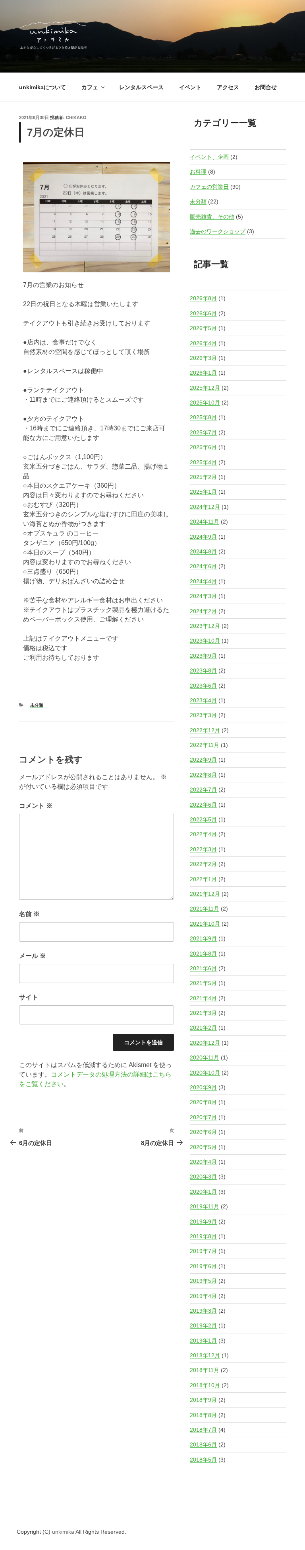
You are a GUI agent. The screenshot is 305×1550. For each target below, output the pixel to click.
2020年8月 (203, 1102)
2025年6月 (203, 447)
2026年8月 (203, 298)
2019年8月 (203, 1236)
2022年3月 (203, 849)
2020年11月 (204, 1057)
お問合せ (266, 87)
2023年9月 (203, 656)
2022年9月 (203, 759)
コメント (35, 805)
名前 (29, 914)
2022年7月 (203, 789)
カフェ (89, 87)
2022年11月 (204, 745)
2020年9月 (203, 1087)
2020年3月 (203, 1176)
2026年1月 (203, 372)
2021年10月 (205, 924)
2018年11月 (204, 1370)
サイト (28, 997)
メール (32, 955)
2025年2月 (203, 477)
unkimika (63, 1531)
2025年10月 (205, 402)
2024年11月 (204, 521)
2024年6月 (203, 566)
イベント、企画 (209, 157)
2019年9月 (203, 1221)
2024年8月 (203, 551)
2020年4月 (203, 1162)
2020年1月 (203, 1191)
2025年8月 (203, 417)
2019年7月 (203, 1251)
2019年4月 (203, 1296)
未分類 (36, 705)
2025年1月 (203, 492)
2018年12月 (205, 1355)
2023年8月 (203, 670)
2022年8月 (203, 775)
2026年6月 (203, 313)
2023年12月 (205, 626)
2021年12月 (205, 894)
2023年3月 (203, 715)
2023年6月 (203, 685)
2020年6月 (203, 1132)
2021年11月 (204, 908)
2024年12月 (205, 507)
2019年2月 (203, 1325)
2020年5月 (203, 1147)
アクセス (228, 87)
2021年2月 (203, 1027)
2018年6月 (203, 1444)
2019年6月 (203, 1266)
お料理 (198, 171)
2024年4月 (203, 581)
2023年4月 (203, 700)
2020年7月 (203, 1117)
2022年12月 (205, 730)
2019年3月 (203, 1311)
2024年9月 (203, 537)
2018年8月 (203, 1415)
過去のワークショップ (217, 231)
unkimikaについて (42, 87)
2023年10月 (205, 640)
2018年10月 (205, 1385)
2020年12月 (205, 1043)
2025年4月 (203, 462)
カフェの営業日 (209, 187)
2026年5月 (203, 328)
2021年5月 (203, 983)
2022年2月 (203, 864)
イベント (190, 87)
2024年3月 (203, 596)
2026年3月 (203, 358)
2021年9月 (203, 938)
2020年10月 (205, 1072)
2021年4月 (203, 998)
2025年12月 (205, 388)
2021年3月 (203, 1013)
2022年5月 (203, 819)
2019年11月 (204, 1206)
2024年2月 (203, 611)
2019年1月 (203, 1340)
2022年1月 (203, 879)
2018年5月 (203, 1459)
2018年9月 (203, 1400)
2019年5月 (203, 1281)
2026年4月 (203, 343)
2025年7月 (203, 432)
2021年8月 (203, 953)
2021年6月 (203, 968)
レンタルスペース (141, 87)
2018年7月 (203, 1430)
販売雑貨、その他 (212, 216)
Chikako (76, 117)
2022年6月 (203, 804)
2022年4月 (203, 834)
